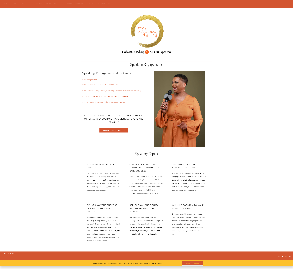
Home (5, 4)
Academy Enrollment (95, 4)
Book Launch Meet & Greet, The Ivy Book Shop (101, 84)
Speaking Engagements (41, 4)
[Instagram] (286, 256)
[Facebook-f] (279, 256)
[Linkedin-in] (282, 256)
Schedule (79, 4)
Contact (112, 4)
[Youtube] (289, 256)
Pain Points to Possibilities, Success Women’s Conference (105, 96)
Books (57, 4)
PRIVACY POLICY (9, 253)
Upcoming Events (89, 80)
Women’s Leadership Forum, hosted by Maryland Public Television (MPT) (111, 91)
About (13, 4)
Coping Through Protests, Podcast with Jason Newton (104, 102)
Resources (67, 4)
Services (22, 4)
